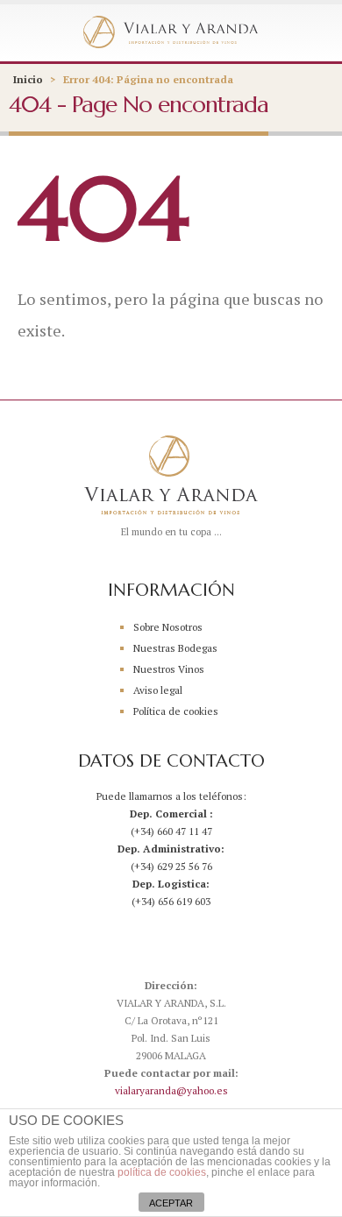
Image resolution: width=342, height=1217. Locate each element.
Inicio (28, 79)
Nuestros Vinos (168, 669)
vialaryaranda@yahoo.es (171, 1090)
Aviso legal (157, 690)
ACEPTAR (171, 1203)
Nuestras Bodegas (175, 647)
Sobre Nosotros (168, 626)
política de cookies (162, 1172)
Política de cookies (175, 711)
